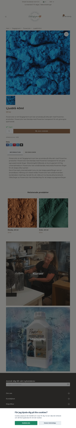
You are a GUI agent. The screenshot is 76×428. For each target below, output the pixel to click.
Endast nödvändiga (50, 423)
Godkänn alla (26, 423)
